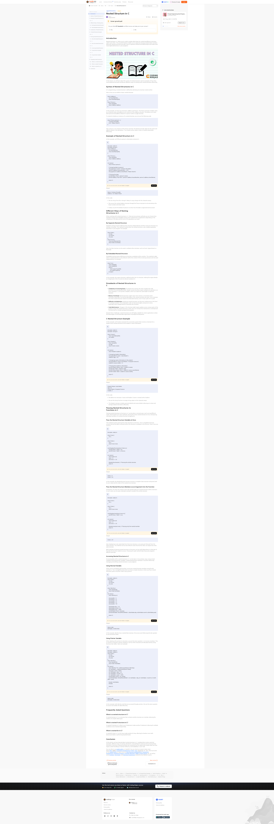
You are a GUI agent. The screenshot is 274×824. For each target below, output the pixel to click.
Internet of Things (161, 776)
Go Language (152, 775)
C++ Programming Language (144, 773)
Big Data (135, 775)
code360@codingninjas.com (137, 817)
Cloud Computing (156, 773)
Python (121, 773)
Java (117, 773)
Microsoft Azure (130, 776)
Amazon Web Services (120, 776)
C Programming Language (130, 773)
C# (157, 775)
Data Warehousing (152, 776)
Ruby (162, 775)
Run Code (154, 185)
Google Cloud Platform (141, 776)
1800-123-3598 (134, 815)
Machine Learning (119, 775)
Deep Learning (128, 775)
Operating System (143, 775)
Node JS (163, 773)
